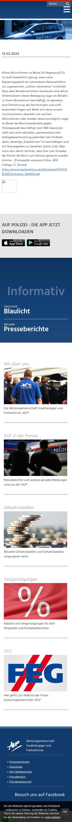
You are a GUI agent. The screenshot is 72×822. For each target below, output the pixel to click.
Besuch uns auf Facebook (40, 795)
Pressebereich (17, 777)
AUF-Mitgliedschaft (20, 772)
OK (65, 811)
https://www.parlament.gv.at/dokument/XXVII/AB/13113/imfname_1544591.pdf (34, 172)
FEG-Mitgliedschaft (20, 782)
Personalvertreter (19, 762)
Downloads (15, 767)
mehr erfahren (52, 817)
